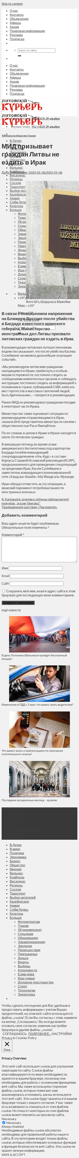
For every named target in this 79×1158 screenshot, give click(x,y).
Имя (5, 568)
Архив (14, 27)
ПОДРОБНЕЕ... (39, 1034)
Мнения (15, 869)
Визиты (23, 962)
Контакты (17, 15)
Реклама (16, 35)
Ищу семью (26, 978)
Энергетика (26, 994)
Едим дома (26, 974)
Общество (21, 135)
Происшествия (29, 950)
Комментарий (13, 535)
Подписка (17, 39)
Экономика (18, 857)
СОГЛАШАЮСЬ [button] (15, 1034)
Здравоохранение (31, 942)
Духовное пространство (36, 982)
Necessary (13, 1122)
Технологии (26, 990)
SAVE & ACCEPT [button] (14, 1154)
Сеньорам (25, 934)
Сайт (5, 583)
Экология (25, 946)
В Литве (16, 141)
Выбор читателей (23, 897)
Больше (16, 917)
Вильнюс (16, 167)
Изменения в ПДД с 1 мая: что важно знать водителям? (37, 704)
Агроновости (27, 970)
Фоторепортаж (29, 922)
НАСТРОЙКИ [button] (62, 1034)
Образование (28, 938)
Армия (15, 905)
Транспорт (18, 893)
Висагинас (18, 175)
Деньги (23, 958)
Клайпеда (17, 877)
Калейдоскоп (19, 901)
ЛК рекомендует (30, 930)
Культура (16, 913)
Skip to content (12, 3)
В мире (15, 849)
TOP (3, 135)
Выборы (24, 966)
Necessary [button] (9, 1119)
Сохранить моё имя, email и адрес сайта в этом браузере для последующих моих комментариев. (38, 593)
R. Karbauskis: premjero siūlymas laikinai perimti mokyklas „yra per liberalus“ (35, 501)
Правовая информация (27, 31)
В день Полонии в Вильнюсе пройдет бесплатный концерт (34, 657)
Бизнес (15, 861)
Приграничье (27, 954)
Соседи (15, 889)
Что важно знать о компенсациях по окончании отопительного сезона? (32, 752)
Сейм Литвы (19, 909)
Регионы (16, 885)
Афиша (15, 23)
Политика (17, 853)
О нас (14, 11)
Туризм (32, 135)
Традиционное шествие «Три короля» (29, 507)
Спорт (22, 986)
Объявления (19, 19)
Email (5, 576)
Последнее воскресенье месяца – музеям (30, 800)
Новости (10, 135)
